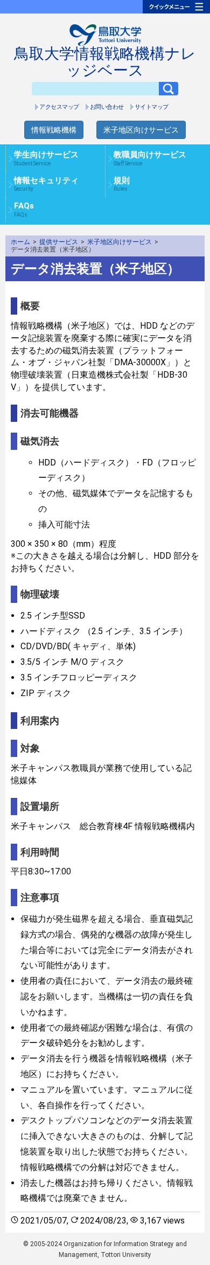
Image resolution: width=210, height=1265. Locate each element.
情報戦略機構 (53, 130)
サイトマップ (152, 106)
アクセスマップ (59, 106)
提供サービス (58, 242)
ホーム (20, 242)
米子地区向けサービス (141, 130)
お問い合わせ (107, 106)
